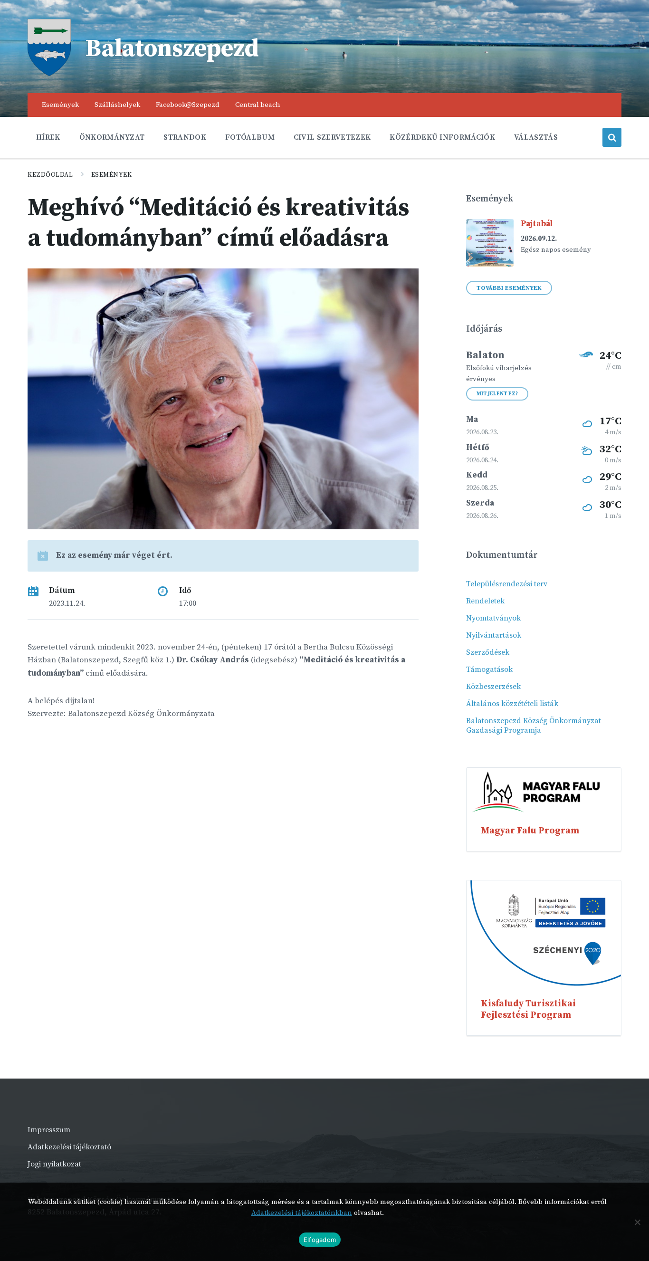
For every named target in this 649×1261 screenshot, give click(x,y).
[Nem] (637, 1222)
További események (509, 288)
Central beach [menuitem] (257, 104)
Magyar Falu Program (530, 830)
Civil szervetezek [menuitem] (332, 137)
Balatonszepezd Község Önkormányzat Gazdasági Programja (533, 725)
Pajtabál (537, 224)
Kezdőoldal (50, 175)
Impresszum (49, 1130)
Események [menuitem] (60, 104)
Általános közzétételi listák (512, 703)
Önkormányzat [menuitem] (112, 137)
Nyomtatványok (493, 618)
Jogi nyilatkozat (54, 1164)
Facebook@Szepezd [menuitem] (188, 104)
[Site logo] (49, 73)
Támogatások (489, 669)
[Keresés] (611, 137)
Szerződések (487, 652)
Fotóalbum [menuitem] (250, 137)
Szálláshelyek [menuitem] (117, 104)
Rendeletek (485, 601)
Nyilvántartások (493, 635)
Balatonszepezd (172, 49)
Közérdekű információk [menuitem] (442, 137)
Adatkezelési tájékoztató (69, 1147)
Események (111, 175)
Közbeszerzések (493, 686)
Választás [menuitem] (536, 137)
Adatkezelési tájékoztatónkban (301, 1212)
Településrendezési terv (506, 584)
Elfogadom (320, 1239)
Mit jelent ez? (497, 394)
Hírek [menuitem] (48, 137)
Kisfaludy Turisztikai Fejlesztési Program (528, 1009)
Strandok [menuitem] (184, 137)
